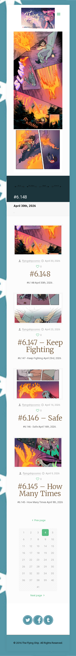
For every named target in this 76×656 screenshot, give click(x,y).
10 (52, 539)
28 (38, 566)
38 (38, 580)
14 (45, 546)
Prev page (39, 520)
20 (52, 552)
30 (52, 566)
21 (23, 559)
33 (38, 573)
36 (23, 580)
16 (23, 552)
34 (45, 573)
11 (23, 546)
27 (30, 566)
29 (45, 566)
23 (38, 559)
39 (45, 580)
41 (38, 587)
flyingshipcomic (31, 260)
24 (45, 559)
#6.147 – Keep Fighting (40, 346)
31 (23, 573)
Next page (36, 595)
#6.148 (39, 274)
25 (52, 559)
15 (52, 546)
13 (38, 546)
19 (45, 552)
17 (30, 552)
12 (30, 546)
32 (30, 573)
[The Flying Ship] (38, 18)
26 (23, 566)
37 (30, 580)
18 (38, 552)
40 (52, 580)
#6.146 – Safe (40, 418)
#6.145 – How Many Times (40, 490)
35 (52, 573)
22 (30, 559)
